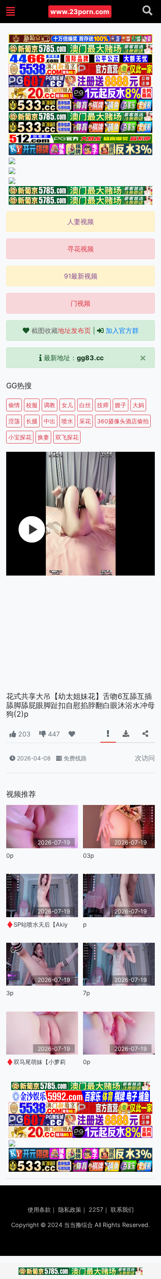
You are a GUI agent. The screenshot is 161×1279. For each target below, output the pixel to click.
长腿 (32, 421)
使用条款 (39, 1209)
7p (86, 992)
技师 (103, 404)
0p (10, 855)
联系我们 (122, 1209)
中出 (49, 421)
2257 (96, 1209)
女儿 (67, 404)
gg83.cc (90, 358)
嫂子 (120, 404)
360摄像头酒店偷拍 (123, 421)
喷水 (67, 421)
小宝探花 (19, 437)
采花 (85, 421)
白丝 (85, 404)
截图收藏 (61, 330)
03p (88, 855)
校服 (32, 404)
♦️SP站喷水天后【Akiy (37, 924)
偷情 (14, 404)
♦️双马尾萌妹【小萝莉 (36, 1061)
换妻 (43, 437)
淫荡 (14, 421)
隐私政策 (69, 1209)
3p (10, 992)
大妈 (138, 404)
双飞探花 (66, 437)
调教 (49, 404)
